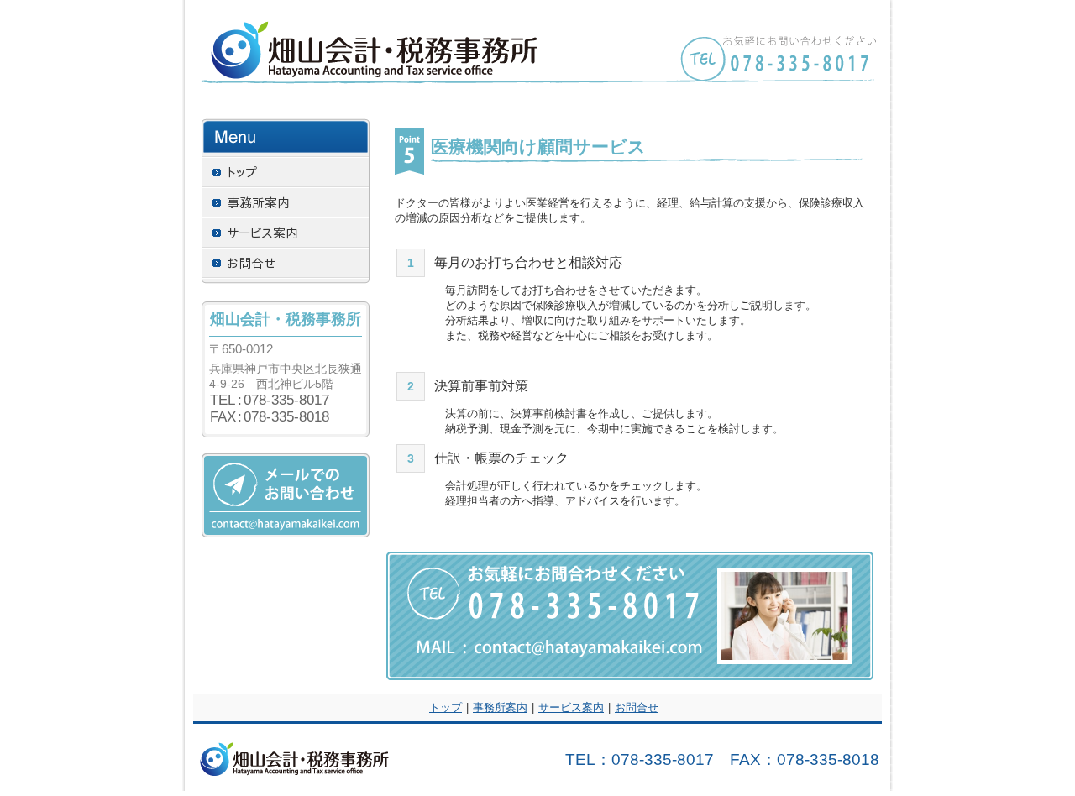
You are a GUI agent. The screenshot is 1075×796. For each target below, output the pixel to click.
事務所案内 (500, 707)
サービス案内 (571, 707)
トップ (445, 707)
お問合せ (636, 707)
